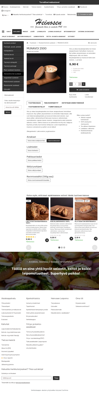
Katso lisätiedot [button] (33, 150)
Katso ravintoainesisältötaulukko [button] (38, 180)
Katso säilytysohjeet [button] (34, 170)
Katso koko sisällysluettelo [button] (36, 141)
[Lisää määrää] (83, 84)
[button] (33, 51)
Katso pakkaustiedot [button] (35, 160)
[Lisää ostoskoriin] (47, 240)
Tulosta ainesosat (54, 141)
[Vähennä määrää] (71, 84)
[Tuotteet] (3, 31)
